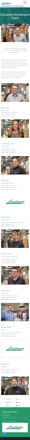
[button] (10, 399)
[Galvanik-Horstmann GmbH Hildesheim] (6, 2)
